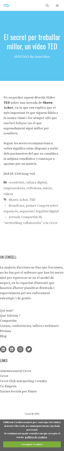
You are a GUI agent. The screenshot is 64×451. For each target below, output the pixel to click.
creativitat (16, 182)
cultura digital (36, 182)
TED (32, 200)
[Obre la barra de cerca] (47, 5)
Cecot (4, 376)
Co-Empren (8, 386)
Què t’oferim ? (10, 316)
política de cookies (36, 437)
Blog (3, 336)
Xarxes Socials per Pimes (18, 391)
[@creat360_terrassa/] (20, 349)
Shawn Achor (18, 200)
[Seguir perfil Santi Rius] (3, 349)
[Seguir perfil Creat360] (12, 349)
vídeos (8, 194)
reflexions (33, 188)
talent (47, 188)
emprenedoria (14, 188)
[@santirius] (29, 349)
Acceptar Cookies (32, 444)
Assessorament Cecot (15, 371)
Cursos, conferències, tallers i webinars (29, 326)
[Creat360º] (7, 5)
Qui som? (7, 311)
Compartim (8, 321)
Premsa (5, 331)
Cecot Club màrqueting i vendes (23, 381)
